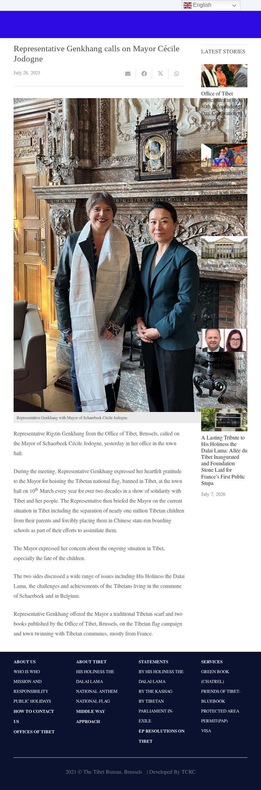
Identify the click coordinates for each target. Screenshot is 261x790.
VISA (206, 731)
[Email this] (128, 73)
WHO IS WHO (27, 671)
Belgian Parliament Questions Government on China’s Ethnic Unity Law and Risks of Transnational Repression (223, 285)
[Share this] (144, 73)
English (201, 5)
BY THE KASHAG (155, 691)
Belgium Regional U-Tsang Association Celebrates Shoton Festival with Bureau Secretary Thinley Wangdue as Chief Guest (224, 192)
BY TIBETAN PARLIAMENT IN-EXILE (156, 711)
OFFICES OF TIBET (34, 731)
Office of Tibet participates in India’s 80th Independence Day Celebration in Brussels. (223, 106)
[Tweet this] (160, 73)
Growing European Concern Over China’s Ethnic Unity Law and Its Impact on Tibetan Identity (223, 371)
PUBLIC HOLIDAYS (32, 701)
